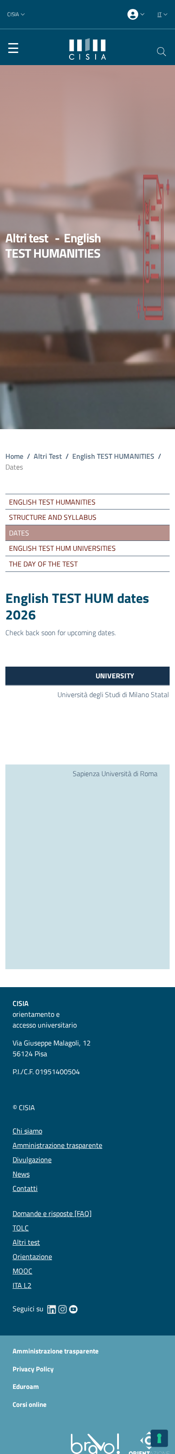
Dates (19, 532)
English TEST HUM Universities (62, 548)
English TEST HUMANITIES (113, 456)
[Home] (87, 48)
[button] (17, 14)
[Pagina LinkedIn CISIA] (51, 1308)
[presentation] (137, 14)
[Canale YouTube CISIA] (73, 1308)
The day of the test (43, 563)
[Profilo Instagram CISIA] (62, 1308)
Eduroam (26, 1387)
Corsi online (30, 1404)
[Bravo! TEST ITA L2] (97, 1443)
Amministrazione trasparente (56, 1351)
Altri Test (48, 456)
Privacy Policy (33, 1369)
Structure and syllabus (52, 517)
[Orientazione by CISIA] (147, 1443)
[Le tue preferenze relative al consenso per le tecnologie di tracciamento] (159, 1438)
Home (14, 456)
